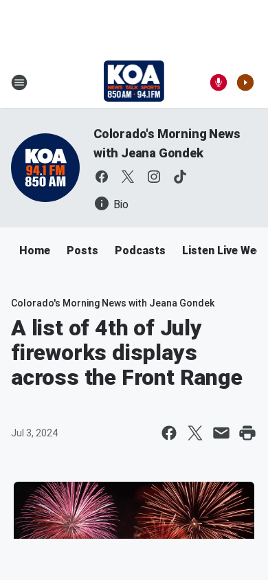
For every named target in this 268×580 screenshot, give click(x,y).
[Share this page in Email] (221, 433)
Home (34, 250)
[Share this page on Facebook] (169, 433)
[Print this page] (247, 433)
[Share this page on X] (195, 433)
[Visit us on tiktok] (180, 176)
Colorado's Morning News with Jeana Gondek (112, 303)
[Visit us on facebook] (101, 176)
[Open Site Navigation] (19, 82)
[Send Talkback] (218, 82)
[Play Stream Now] (245, 82)
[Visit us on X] (128, 176)
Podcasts (140, 250)
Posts (82, 250)
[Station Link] (134, 82)
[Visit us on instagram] (154, 176)
